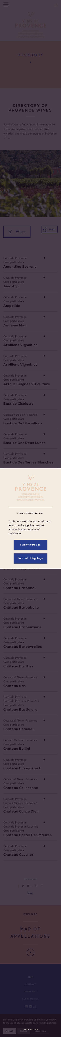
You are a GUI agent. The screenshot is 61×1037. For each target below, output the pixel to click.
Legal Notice (30, 1030)
